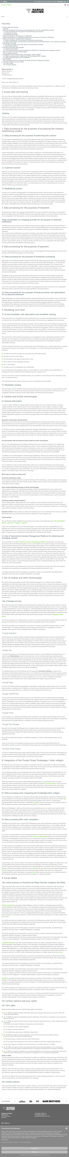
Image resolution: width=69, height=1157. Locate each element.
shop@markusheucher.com (42, 1116)
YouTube (4, 978)
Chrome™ (11, 523)
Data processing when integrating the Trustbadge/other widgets (26, 56)
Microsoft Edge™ (59, 521)
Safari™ (4, 523)
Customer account (11, 33)
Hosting (5, 29)
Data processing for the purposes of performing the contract (24, 31)
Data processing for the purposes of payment (17, 39)
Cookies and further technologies (13, 47)
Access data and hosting (10, 27)
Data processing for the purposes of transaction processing (24, 40)
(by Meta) (8, 905)
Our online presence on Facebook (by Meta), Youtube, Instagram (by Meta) (26, 60)
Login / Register (7, 5)
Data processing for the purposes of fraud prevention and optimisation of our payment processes (36, 41)
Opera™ (24, 523)
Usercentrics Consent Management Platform (32, 542)
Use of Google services (10, 53)
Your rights (9, 63)
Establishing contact (12, 34)
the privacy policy (51, 783)
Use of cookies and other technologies (15, 52)
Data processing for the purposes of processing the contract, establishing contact (28, 30)
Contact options (11, 65)
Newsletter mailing (12, 46)
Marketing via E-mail (9, 43)
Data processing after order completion (18, 57)
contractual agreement (39, 836)
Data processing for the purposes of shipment (17, 36)
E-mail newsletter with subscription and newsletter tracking (24, 44)
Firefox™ (18, 523)
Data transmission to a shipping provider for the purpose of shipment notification (28, 37)
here (64, 799)
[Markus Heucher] (34, 12)
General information (12, 49)
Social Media (7, 59)
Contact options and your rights (14, 62)
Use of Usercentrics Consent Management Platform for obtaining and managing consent (33, 50)
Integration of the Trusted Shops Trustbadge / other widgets (22, 54)
